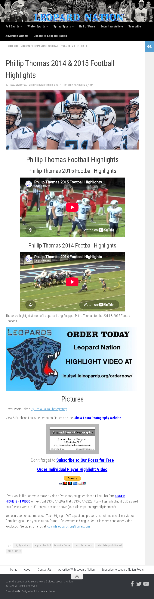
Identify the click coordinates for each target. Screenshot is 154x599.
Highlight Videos (18, 46)
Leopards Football (46, 46)
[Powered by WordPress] (18, 591)
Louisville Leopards (83, 545)
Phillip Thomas (14, 551)
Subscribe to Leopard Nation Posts (122, 569)
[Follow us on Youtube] (145, 584)
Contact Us (44, 569)
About (27, 569)
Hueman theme (47, 591)
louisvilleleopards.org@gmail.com (68, 526)
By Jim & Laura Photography (49, 409)
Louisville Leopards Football (109, 545)
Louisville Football (62, 545)
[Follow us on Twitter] (139, 584)
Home (13, 569)
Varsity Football (75, 46)
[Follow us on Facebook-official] (132, 584)
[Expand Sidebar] (149, 46)
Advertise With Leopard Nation (76, 569)
